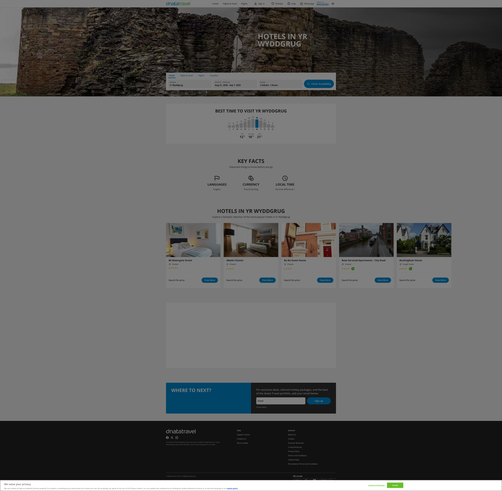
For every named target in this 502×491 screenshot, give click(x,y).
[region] (251, 485)
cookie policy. (232, 488)
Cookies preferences (376, 485)
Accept (395, 485)
